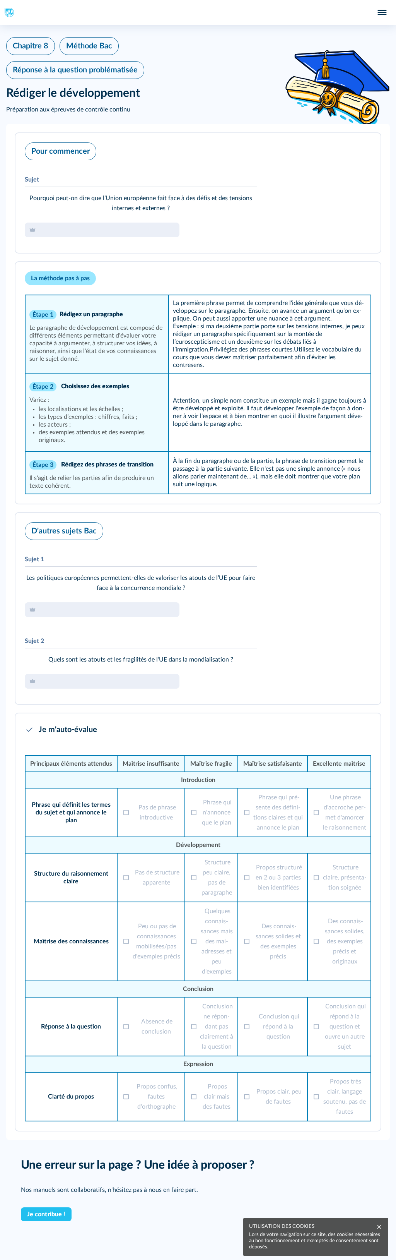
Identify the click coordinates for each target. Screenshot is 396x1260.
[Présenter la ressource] (363, 149)
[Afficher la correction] (343, 149)
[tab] (343, 149)
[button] (198, 193)
